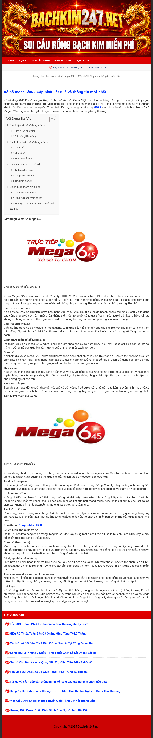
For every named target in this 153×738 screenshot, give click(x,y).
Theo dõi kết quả (23, 158)
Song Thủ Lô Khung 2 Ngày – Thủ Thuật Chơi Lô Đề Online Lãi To (53, 652)
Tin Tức (50, 76)
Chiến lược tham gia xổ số (25, 187)
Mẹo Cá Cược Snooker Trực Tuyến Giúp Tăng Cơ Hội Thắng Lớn (52, 700)
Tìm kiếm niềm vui (24, 181)
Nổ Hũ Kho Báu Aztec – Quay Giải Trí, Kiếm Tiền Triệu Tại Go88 (51, 662)
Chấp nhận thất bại (24, 175)
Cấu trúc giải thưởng (25, 136)
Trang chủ (38, 76)
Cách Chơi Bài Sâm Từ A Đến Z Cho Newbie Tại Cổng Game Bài (51, 643)
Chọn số (19, 147)
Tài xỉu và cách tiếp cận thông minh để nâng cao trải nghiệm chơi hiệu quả (58, 681)
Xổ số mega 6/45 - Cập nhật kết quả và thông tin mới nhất (55, 92)
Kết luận (14, 209)
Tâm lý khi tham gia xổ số (25, 164)
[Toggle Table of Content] (51, 119)
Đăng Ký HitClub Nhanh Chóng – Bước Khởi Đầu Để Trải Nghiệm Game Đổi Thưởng (65, 691)
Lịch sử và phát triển (25, 131)
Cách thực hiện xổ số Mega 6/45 (29, 142)
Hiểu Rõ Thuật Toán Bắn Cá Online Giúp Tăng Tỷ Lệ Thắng (48, 633)
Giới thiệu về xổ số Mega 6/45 (27, 125)
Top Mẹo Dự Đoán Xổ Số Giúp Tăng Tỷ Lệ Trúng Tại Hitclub (49, 671)
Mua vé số (20, 153)
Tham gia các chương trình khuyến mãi (34, 203)
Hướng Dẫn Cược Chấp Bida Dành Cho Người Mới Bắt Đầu (49, 710)
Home (10, 60)
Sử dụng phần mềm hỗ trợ (28, 198)
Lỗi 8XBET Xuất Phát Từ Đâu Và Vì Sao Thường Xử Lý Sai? (49, 624)
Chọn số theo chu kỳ (25, 192)
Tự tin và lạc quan (24, 170)
